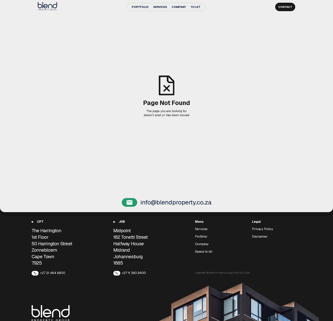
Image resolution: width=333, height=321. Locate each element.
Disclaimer (260, 237)
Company (179, 7)
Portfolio (140, 7)
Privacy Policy (262, 229)
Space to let (203, 252)
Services (160, 7)
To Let (195, 7)
